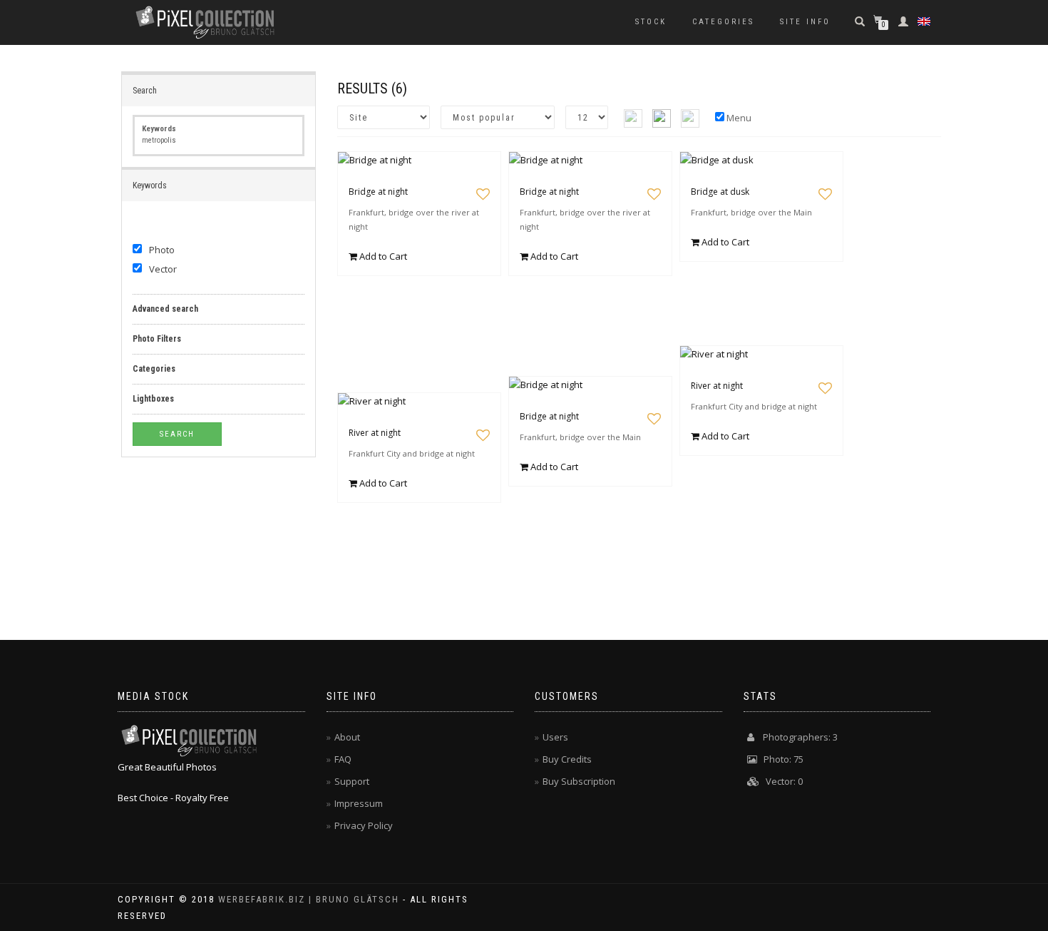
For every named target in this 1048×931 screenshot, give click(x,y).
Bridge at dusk (720, 191)
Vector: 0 (781, 781)
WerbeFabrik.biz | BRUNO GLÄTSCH (308, 899)
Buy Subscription (579, 781)
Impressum (358, 803)
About (347, 737)
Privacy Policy (363, 825)
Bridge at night (378, 191)
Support (351, 781)
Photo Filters (157, 339)
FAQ (342, 759)
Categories (723, 21)
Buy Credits (567, 759)
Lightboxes (153, 399)
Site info (805, 21)
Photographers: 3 (796, 737)
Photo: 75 (780, 759)
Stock (651, 21)
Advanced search (165, 309)
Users (555, 737)
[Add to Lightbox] (483, 194)
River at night (717, 386)
